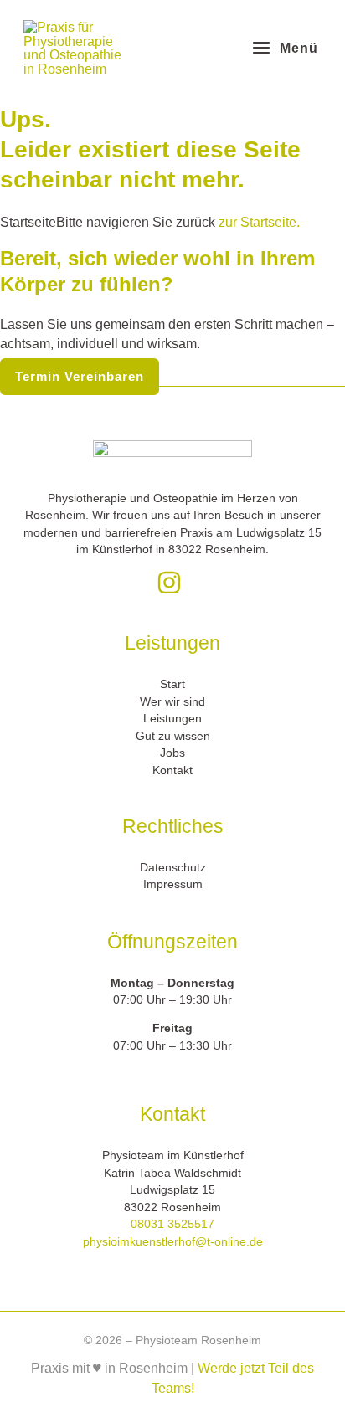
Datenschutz (173, 867)
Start (172, 684)
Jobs (172, 753)
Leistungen (172, 718)
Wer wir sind (172, 702)
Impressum (173, 884)
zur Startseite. (257, 221)
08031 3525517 (172, 1224)
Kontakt (172, 770)
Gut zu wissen (173, 736)
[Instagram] (169, 582)
